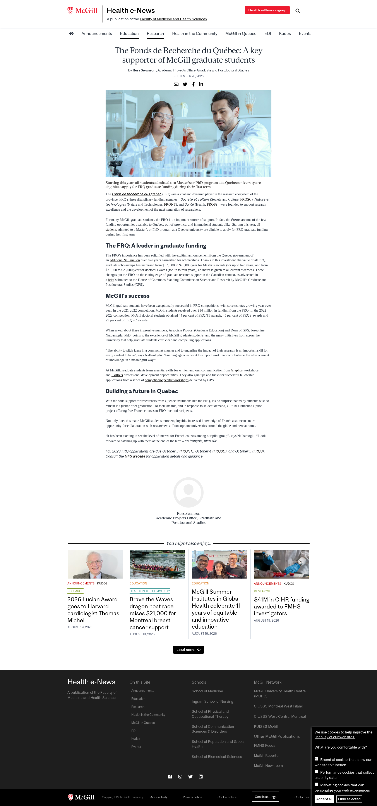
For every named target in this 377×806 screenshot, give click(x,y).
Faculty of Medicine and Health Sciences (173, 19)
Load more (186, 650)
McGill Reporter (267, 755)
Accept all (324, 799)
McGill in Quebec (240, 33)
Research (155, 33)
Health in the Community (194, 33)
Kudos (285, 33)
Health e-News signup (267, 10)
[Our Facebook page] (170, 776)
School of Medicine (207, 691)
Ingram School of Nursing (212, 701)
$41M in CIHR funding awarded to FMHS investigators (282, 606)
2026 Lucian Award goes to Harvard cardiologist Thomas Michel (93, 610)
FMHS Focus (264, 745)
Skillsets (117, 375)
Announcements (97, 33)
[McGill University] (84, 10)
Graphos (237, 370)
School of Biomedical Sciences (217, 756)
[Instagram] (180, 776)
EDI (267, 33)
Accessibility (159, 797)
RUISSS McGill (266, 726)
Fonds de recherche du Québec (136, 194)
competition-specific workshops (166, 380)
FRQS (211, 204)
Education (129, 33)
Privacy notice (192, 797)
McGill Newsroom (268, 765)
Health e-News (131, 10)
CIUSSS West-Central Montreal (280, 716)
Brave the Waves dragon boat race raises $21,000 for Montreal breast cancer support (153, 613)
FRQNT (170, 204)
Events (305, 33)
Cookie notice (227, 797)
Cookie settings (265, 797)
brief (111, 280)
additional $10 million (125, 260)
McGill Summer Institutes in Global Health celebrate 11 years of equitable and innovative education (216, 609)
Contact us (302, 797)
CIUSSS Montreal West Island (278, 706)
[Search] (298, 11)
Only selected (349, 799)
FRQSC (246, 199)
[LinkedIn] (201, 776)
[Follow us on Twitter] (190, 776)
